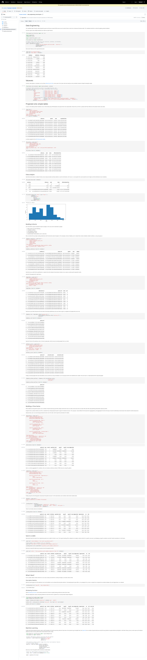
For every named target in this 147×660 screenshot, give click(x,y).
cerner (5, 8)
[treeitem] (9, 29)
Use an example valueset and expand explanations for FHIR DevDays (40, 17)
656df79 (135, 17)
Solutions (13, 2)
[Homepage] (3, 2)
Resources (19, 2)
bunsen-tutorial (12, 8)
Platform (7, 2)
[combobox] (9, 19)
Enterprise (34, 2)
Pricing (40, 2)
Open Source (27, 2)
